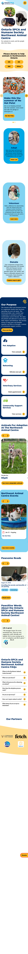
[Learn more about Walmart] (21, 744)
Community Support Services (12, 407)
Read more (6, 597)
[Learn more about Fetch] (21, 736)
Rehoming (8, 365)
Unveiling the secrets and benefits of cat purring (13, 585)
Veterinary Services (12, 386)
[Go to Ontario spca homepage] (7, 3)
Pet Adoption (9, 345)
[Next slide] (8, 435)
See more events (8, 548)
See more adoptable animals (12, 483)
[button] (13, 122)
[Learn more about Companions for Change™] (7, 736)
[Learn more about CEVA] (7, 744)
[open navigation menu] (25, 3)
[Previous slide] (2, 435)
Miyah (4, 478)
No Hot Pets (6, 536)
